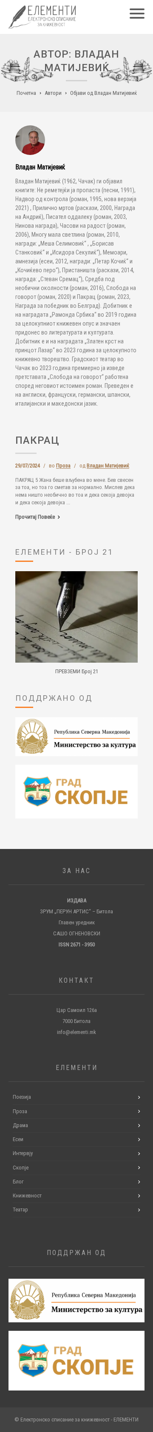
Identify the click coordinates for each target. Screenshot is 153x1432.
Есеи (18, 1139)
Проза (63, 465)
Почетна (26, 93)
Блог (18, 1181)
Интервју (23, 1153)
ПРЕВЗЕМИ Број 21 (76, 671)
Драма (20, 1125)
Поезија (22, 1097)
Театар (20, 1209)
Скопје (20, 1167)
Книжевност (27, 1195)
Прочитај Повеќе (35, 517)
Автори (53, 93)
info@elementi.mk (76, 1032)
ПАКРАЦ (37, 440)
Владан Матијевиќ (108, 465)
